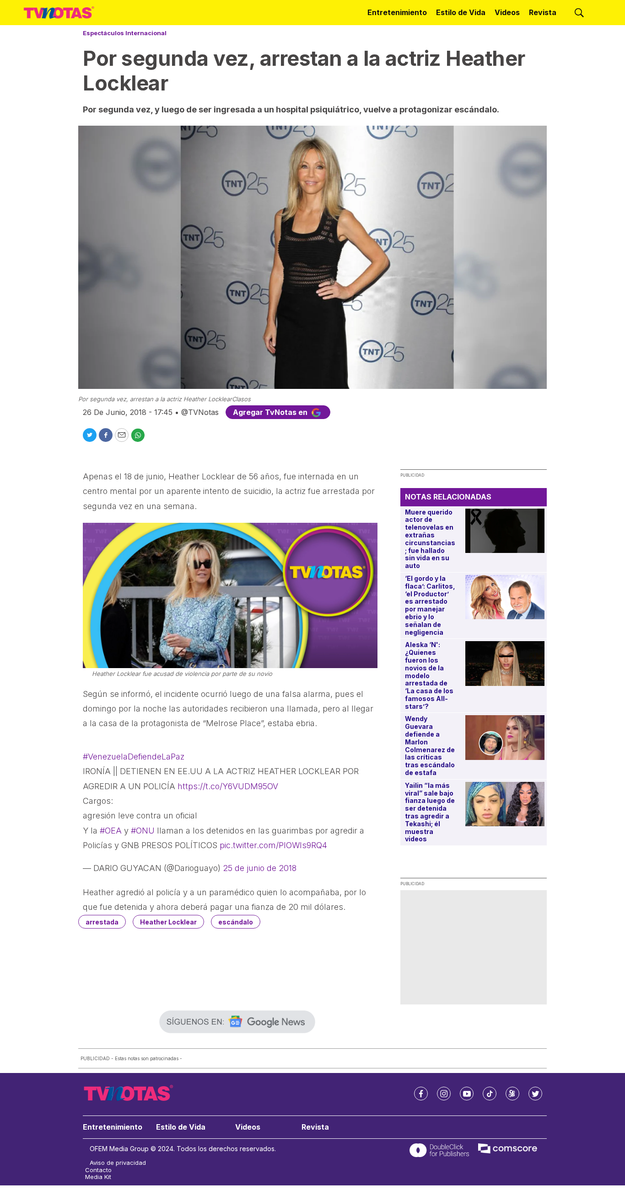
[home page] (59, 13)
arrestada (102, 922)
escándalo (235, 922)
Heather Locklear (168, 922)
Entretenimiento (397, 12)
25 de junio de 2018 (259, 868)
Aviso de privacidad (118, 1162)
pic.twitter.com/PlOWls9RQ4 (273, 845)
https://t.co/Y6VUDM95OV (228, 786)
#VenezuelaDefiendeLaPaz (133, 756)
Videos (507, 12)
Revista (542, 12)
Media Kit (98, 1177)
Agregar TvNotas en (271, 412)
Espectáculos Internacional (125, 33)
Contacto (98, 1170)
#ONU (143, 830)
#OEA (111, 830)
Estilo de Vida (460, 12)
